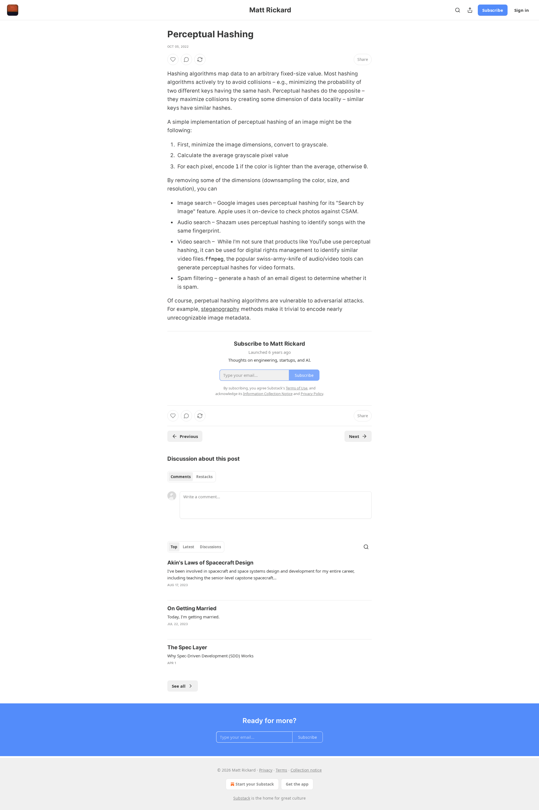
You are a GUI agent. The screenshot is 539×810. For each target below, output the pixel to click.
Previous (189, 436)
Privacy (265, 770)
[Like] (173, 59)
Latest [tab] (188, 546)
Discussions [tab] (210, 546)
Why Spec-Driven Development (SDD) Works (210, 655)
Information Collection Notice (268, 393)
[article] (269, 577)
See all (179, 686)
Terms (281, 770)
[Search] (457, 10)
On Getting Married (191, 608)
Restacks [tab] (204, 476)
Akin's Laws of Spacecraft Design (210, 562)
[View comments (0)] (186, 59)
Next (354, 436)
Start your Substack (255, 784)
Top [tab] (174, 546)
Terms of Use (296, 388)
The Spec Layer (187, 647)
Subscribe (492, 10)
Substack (241, 798)
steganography (220, 309)
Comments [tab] (181, 476)
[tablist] (191, 476)
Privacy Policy (312, 393)
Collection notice (306, 770)
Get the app (297, 784)
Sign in (521, 10)
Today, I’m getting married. (193, 616)
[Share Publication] (470, 10)
